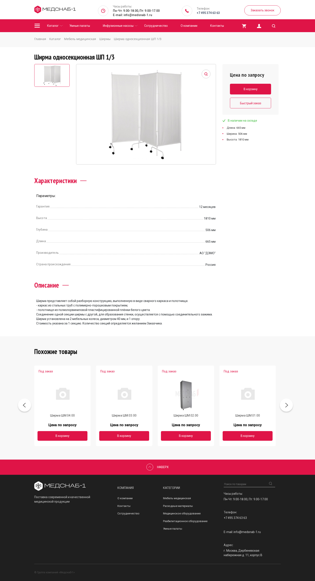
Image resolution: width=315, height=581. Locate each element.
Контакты (217, 25)
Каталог (53, 25)
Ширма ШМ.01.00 (247, 415)
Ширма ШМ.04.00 (62, 415)
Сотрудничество (156, 25)
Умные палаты (79, 25)
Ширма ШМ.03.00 (124, 415)
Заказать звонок (262, 10)
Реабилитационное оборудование (185, 521)
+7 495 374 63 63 (208, 13)
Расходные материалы (178, 506)
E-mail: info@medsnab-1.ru (132, 15)
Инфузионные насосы (118, 25)
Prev (24, 406)
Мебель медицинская (177, 498)
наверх (163, 467)
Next (286, 406)
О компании (189, 25)
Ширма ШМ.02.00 (186, 415)
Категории (171, 488)
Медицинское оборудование (182, 513)
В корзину (62, 436)
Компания (125, 488)
